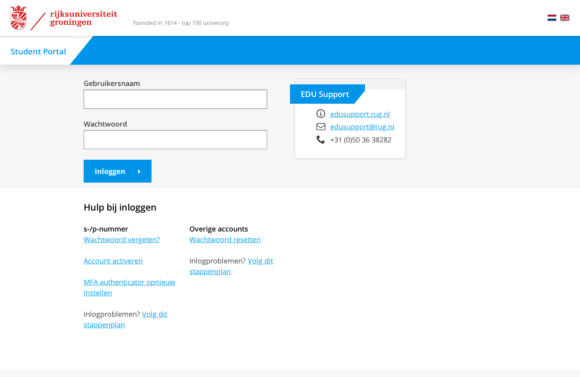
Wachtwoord (105, 124)
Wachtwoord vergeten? (122, 239)
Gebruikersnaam (112, 83)
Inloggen (111, 171)
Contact (542, 17)
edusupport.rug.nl (360, 114)
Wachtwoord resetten (225, 239)
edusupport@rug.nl (362, 126)
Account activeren (113, 260)
